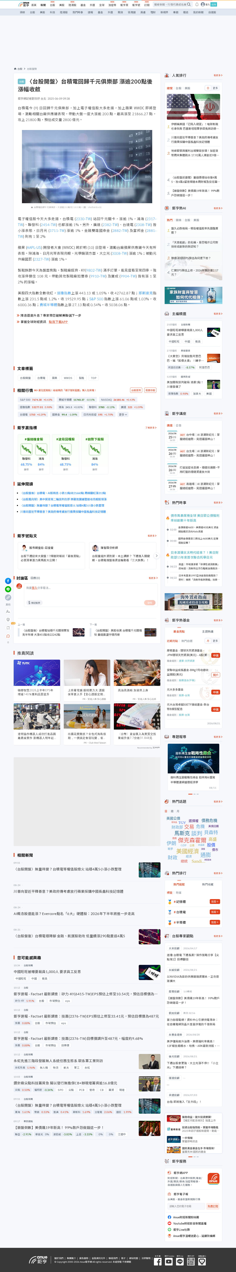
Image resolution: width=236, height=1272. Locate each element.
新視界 (164, 12)
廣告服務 (83, 1258)
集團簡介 (71, 1258)
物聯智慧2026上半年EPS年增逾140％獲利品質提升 (35, 692)
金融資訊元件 (98, 1258)
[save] (8, 628)
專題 (175, 12)
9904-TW (128, 275)
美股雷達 (185, 350)
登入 (207, 4)
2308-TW (143, 224)
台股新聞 (185, 324)
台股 (52, 5)
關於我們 (58, 1258)
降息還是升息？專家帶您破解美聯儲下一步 (51, 315)
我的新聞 (198, 12)
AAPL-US (34, 247)
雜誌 (185, 12)
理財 (153, 12)
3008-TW (119, 253)
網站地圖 (133, 1258)
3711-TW (57, 230)
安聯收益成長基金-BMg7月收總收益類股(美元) (187, 672)
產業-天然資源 (187, 660)
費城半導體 (48, 304)
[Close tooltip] (37, 636)
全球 (101, 5)
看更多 (151, 535)
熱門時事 (78, 12)
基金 (83, 5)
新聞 (43, 5)
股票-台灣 (184, 695)
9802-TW (93, 270)
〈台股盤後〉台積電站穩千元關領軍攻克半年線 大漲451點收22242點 (45, 632)
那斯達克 (146, 292)
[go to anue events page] (197, 4)
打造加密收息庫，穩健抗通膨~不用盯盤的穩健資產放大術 (200, 469)
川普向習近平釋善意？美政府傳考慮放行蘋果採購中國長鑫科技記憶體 (63, 511)
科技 (52, 12)
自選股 (212, 12)
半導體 (181, 922)
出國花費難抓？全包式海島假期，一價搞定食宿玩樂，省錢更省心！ (87, 736)
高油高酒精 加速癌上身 (133, 690)
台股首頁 (136, 390)
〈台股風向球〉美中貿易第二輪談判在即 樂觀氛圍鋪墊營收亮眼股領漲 (63, 499)
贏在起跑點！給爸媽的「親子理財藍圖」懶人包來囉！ (68, 390)
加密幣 (112, 5)
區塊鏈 (132, 12)
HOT (182, 434)
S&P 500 (96, 298)
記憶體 (181, 901)
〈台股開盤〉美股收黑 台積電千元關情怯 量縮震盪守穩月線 (118, 632)
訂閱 (146, 5)
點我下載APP (58, 321)
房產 (143, 12)
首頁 (33, 5)
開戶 (216, 675)
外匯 (92, 5)
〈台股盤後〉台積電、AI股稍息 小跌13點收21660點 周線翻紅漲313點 (63, 493)
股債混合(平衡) (187, 680)
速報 (90, 12)
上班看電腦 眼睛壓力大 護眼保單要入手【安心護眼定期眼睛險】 (87, 692)
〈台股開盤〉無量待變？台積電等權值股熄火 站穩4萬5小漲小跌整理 (62, 505)
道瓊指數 (64, 292)
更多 (121, 414)
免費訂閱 (213, 1206)
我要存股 (150, 390)
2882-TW (120, 230)
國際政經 (185, 376)
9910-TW (98, 275)
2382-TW (110, 224)
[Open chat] (8, 636)
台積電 (181, 912)
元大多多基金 (175, 689)
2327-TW (41, 259)
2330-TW (83, 218)
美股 (61, 5)
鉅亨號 (136, 5)
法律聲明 (145, 1258)
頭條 (22, 12)
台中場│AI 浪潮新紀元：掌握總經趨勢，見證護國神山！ (200, 436)
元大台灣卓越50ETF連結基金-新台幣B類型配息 (188, 706)
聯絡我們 (113, 1258)
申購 (216, 655)
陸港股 (72, 5)
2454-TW (48, 224)
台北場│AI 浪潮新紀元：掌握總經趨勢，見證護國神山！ (200, 453)
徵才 (123, 1258)
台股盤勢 (32, 68)
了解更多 (150, 427)
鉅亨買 (124, 5)
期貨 (120, 12)
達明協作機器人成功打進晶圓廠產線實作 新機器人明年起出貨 (37, 736)
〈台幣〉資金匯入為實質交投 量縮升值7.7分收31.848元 (137, 736)
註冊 (213, 4)
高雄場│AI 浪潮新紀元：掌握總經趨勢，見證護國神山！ (200, 486)
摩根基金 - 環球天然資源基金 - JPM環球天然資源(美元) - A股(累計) (187, 652)
